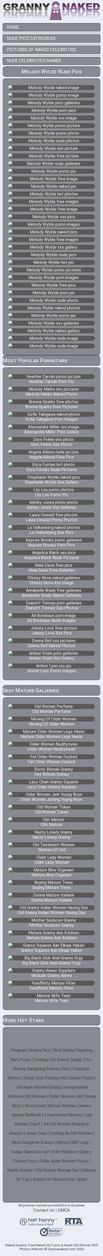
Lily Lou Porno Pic (51, 494)
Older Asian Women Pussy (64, 1161)
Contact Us (43, 1210)
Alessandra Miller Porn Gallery (51, 431)
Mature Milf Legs (73, 1142)
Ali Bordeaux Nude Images (51, 620)
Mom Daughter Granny (32, 1142)
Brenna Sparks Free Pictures (51, 406)
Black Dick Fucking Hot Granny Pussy (58, 1077)
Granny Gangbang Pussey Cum (41, 1068)
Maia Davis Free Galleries (52, 570)
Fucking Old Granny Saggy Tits (62, 1059)
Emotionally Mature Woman (50, 1105)
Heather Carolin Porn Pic (51, 381)
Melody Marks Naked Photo (52, 394)
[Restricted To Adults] (74, 1223)
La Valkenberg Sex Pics (51, 532)
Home (13, 27)
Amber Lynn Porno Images (51, 670)
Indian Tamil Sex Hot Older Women (43, 1151)
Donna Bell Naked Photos (51, 645)
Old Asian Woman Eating (38, 1087)
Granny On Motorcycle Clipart (60, 1179)
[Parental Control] (38, 1223)
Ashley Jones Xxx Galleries (51, 507)
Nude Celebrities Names (34, 60)
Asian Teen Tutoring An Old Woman (59, 1133)
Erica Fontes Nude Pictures (51, 469)
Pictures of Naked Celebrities (42, 49)
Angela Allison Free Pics (51, 457)
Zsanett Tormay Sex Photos (51, 607)
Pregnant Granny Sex (30, 1050)
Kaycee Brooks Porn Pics (51, 545)
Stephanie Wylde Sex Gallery (51, 482)
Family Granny (19, 1170)
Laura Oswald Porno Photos (51, 519)
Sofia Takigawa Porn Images (51, 419)
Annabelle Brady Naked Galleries (51, 595)
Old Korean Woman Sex (57, 1170)
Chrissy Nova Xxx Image (51, 582)
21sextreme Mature (63, 1114)
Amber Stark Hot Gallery (51, 658)
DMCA (64, 1210)
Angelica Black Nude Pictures (51, 557)
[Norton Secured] (51, 1234)
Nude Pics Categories (31, 38)
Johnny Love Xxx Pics (51, 633)
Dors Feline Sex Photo (51, 444)
